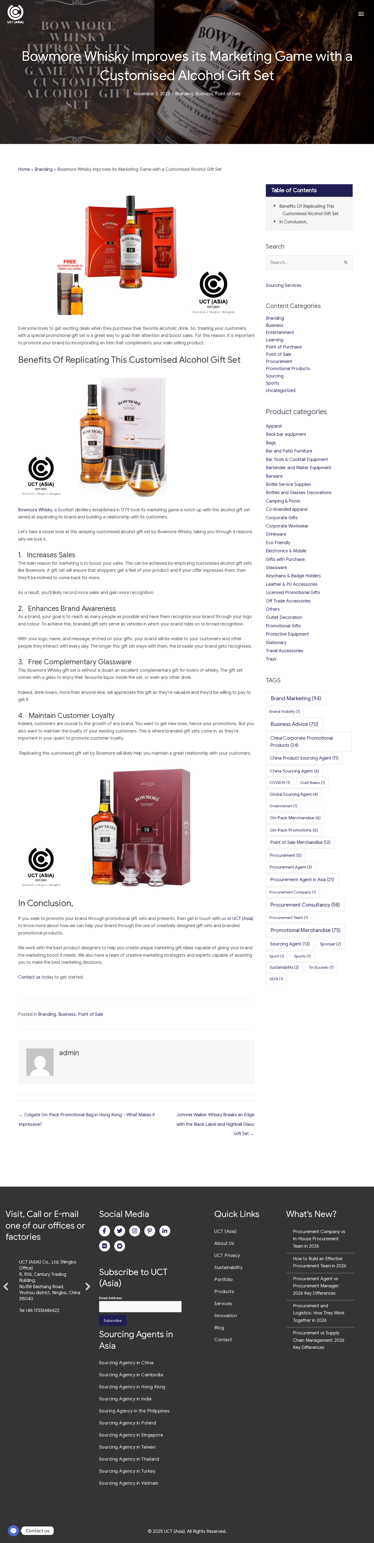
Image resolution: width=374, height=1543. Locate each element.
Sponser (330, 944)
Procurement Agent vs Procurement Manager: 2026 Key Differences (316, 1286)
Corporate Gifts (282, 518)
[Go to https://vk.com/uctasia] (104, 1246)
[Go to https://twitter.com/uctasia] (119, 1230)
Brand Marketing (296, 698)
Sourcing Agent (290, 944)
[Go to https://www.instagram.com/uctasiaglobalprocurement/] (134, 1230)
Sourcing (275, 376)
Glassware (276, 567)
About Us (224, 1243)
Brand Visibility (284, 711)
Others (273, 609)
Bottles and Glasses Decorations (299, 492)
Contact (223, 1340)
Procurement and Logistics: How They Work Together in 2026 (318, 1313)
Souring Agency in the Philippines (134, 1411)
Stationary (276, 642)
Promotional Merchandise (306, 930)
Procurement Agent (291, 867)
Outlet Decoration (284, 617)
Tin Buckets (321, 967)
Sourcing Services (283, 285)
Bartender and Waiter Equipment (298, 468)
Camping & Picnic (283, 501)
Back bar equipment (286, 434)
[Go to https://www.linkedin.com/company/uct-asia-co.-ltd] (164, 1230)
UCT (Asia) (242, 918)
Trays (271, 659)
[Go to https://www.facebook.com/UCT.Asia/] (104, 1230)
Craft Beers (312, 782)
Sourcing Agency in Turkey (127, 1471)
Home (24, 169)
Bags (271, 443)
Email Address (111, 1298)
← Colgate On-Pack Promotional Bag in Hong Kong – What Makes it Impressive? (87, 1116)
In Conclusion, (293, 222)
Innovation (225, 1316)
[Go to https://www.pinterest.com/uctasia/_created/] (149, 1230)
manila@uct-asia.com (40, 1338)
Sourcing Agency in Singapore (131, 1435)
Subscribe (113, 1320)
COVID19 (279, 782)
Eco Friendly (278, 543)
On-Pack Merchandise (295, 817)
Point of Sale (227, 94)
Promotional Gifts (283, 626)
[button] (5, 1300)
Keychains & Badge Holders (293, 576)
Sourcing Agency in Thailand (129, 1459)
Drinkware (276, 534)
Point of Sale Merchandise (300, 842)
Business (204, 94)
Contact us (29, 977)
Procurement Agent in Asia (302, 879)
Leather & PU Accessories (292, 584)
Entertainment (280, 332)
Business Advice (294, 724)
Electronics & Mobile (286, 551)
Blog (219, 1328)
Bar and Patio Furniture (289, 451)
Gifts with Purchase (285, 559)
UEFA (276, 978)
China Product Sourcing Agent (304, 758)
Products (224, 1291)
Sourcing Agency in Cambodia (131, 1375)
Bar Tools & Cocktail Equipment (297, 459)
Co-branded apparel (286, 509)
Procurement (279, 361)
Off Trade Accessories (288, 601)
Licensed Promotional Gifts (293, 592)
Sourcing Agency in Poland (127, 1423)
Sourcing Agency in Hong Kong (132, 1387)
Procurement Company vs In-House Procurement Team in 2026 (319, 1239)
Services (223, 1303)
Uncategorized (280, 390)
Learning (274, 340)
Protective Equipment (287, 634)
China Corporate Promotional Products (301, 741)
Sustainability (284, 967)
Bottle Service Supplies (288, 484)
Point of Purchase (284, 347)
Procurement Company (292, 892)
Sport (276, 956)
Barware (274, 476)
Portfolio (223, 1279)
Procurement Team (288, 917)
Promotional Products (288, 368)
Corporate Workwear (287, 526)
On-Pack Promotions (294, 830)
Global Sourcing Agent (294, 794)
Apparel (274, 426)
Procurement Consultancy (305, 905)
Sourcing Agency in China (126, 1363)
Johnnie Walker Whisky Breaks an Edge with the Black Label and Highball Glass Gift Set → (215, 1116)
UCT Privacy (227, 1255)
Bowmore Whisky (35, 510)
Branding (184, 94)
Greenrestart (283, 805)
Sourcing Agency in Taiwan (127, 1447)
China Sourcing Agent (294, 771)
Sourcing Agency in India (125, 1399)
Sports (272, 383)
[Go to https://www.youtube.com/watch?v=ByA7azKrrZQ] (119, 1246)
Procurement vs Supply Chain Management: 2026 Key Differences (318, 1340)
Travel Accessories (284, 651)
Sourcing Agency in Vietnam (129, 1483)
